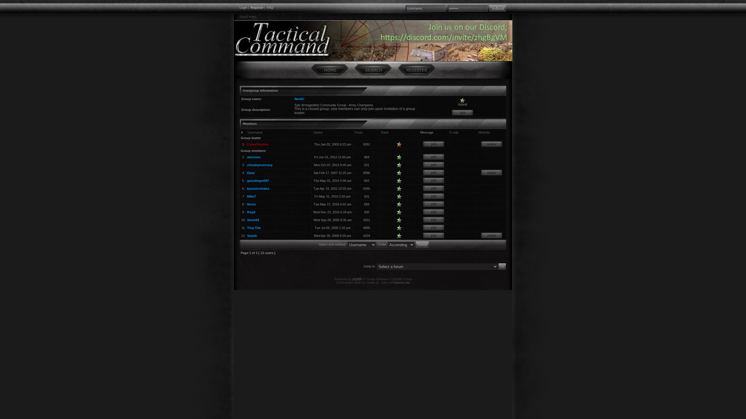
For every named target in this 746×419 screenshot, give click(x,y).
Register (257, 7)
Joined (317, 132)
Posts (359, 132)
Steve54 (253, 220)
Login (243, 7)
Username (255, 132)
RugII (251, 212)
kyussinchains (258, 188)
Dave (251, 173)
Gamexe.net (401, 282)
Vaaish (252, 235)
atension (254, 157)
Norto (251, 204)
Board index (248, 16)
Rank (385, 132)
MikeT (251, 196)
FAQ (270, 7)
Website (484, 132)
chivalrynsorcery (259, 165)
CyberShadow (258, 144)
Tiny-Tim (254, 228)
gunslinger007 (258, 180)
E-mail (453, 132)
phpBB (357, 279)
